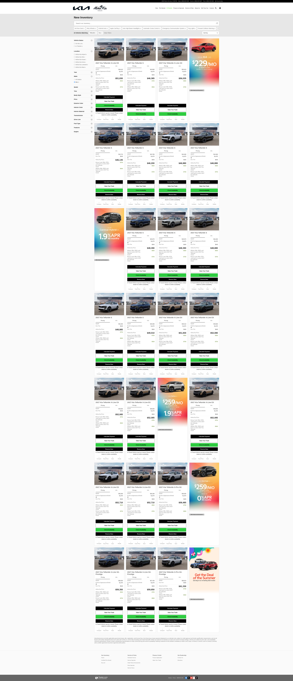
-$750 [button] (121, 87)
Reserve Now (109, 109)
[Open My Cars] (220, 8)
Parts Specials (131, 665)
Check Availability (109, 105)
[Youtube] (191, 678)
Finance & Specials (178, 8)
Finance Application (157, 657)
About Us (197, 8)
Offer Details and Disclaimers (197, 90)
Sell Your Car (204, 8)
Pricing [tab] (103, 66)
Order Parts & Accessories (134, 662)
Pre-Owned (162, 8)
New (156, 8)
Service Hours (131, 667)
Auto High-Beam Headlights (132, 28)
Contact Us (180, 657)
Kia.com (103, 662)
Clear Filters (107, 33)
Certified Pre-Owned (106, 660)
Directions (180, 660)
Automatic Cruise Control (151, 28)
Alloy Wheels (91, 28)
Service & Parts (189, 8)
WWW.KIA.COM (180, 677)
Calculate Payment (109, 97)
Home (102, 657)
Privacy (174, 677)
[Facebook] (186, 678)
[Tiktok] (196, 678)
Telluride (92, 33)
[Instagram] (194, 678)
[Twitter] (189, 678)
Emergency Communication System (174, 28)
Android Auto (103, 28)
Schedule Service (132, 657)
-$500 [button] (121, 81)
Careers (212, 8)
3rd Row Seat (79, 28)
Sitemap (170, 677)
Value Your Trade (109, 101)
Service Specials (132, 660)
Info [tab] (116, 66)
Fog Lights (191, 28)
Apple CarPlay (115, 28)
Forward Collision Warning (206, 28)
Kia (100, 33)
